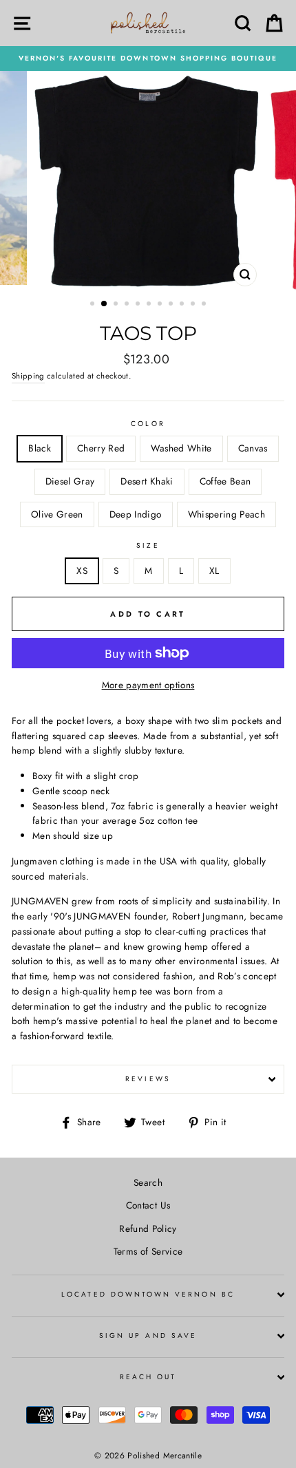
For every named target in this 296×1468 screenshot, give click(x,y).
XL (214, 570)
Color (148, 423)
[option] (148, 58)
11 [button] (205, 304)
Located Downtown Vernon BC (148, 1294)
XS (81, 570)
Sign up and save (148, 1335)
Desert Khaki (146, 481)
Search (148, 1182)
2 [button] (104, 304)
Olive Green (57, 514)
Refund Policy (147, 1228)
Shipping (28, 375)
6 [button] (150, 304)
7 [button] (161, 304)
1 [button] (93, 304)
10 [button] (194, 304)
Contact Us (148, 1205)
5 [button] (139, 304)
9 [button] (183, 304)
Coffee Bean (225, 481)
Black (39, 448)
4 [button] (128, 304)
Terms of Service (148, 1251)
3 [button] (117, 304)
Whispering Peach (226, 514)
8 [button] (172, 304)
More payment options (148, 685)
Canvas (253, 448)
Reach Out (148, 1377)
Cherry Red (101, 448)
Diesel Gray (70, 481)
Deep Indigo (135, 514)
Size (147, 545)
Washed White (181, 448)
